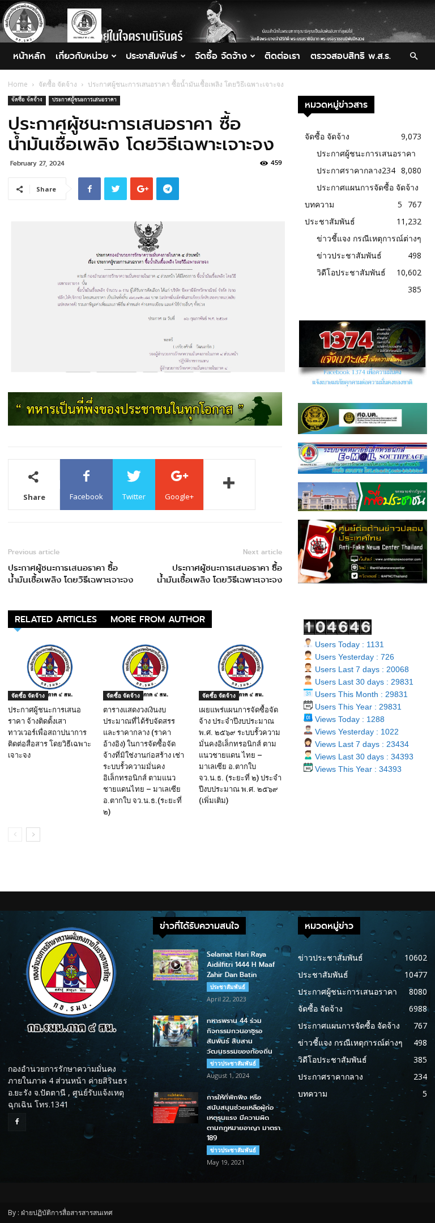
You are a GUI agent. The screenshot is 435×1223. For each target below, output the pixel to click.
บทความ (319, 204)
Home (18, 84)
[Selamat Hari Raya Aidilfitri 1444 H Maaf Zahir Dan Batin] (175, 964)
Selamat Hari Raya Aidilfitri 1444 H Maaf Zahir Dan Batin (241, 964)
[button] (413, 56)
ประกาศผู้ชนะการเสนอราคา (84, 100)
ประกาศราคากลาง (349, 170)
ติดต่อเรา (282, 55)
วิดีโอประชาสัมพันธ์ (351, 272)
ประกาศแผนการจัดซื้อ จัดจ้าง (368, 187)
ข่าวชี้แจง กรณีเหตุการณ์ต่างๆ (369, 238)
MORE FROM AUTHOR (157, 619)
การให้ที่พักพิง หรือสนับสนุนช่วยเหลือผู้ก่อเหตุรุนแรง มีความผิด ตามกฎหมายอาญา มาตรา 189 (243, 1117)
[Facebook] (17, 1122)
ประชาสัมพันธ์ (151, 55)
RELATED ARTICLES (56, 619)
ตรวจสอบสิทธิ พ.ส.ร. (350, 55)
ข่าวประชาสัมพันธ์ (349, 255)
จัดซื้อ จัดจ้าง (221, 55)
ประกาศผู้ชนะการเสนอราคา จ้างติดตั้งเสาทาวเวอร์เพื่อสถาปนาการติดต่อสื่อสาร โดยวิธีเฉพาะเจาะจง (49, 732)
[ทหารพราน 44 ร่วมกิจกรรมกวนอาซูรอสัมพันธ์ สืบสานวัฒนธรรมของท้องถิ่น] (175, 1031)
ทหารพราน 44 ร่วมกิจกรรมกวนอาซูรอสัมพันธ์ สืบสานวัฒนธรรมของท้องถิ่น (239, 1036)
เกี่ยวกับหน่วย (82, 55)
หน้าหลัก (29, 55)
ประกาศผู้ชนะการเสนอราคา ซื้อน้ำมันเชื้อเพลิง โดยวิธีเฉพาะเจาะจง (70, 574)
